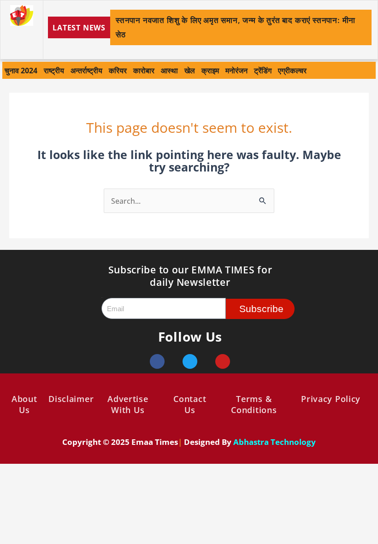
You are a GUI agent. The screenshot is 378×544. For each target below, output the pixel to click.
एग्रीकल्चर (292, 70)
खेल (189, 70)
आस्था (169, 70)
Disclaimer (71, 398)
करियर (118, 70)
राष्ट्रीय (54, 70)
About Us (24, 404)
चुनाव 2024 (21, 70)
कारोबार (143, 70)
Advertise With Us (127, 404)
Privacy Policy (330, 398)
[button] (365, 28)
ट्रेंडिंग (263, 70)
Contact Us (189, 404)
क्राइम (210, 70)
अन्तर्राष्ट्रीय (86, 70)
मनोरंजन (236, 70)
